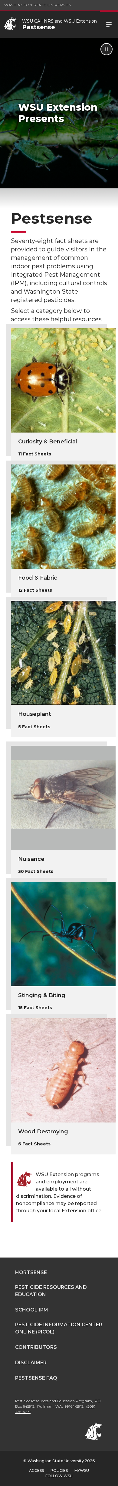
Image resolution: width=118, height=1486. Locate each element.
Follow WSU (59, 1476)
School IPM (31, 1310)
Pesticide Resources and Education (51, 1290)
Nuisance (31, 859)
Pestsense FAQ (36, 1378)
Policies (59, 1470)
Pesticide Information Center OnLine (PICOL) (58, 1328)
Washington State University (38, 5)
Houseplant (34, 714)
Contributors (36, 1347)
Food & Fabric (37, 578)
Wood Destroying (43, 1131)
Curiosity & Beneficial (47, 441)
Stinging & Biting (41, 995)
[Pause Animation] (106, 49)
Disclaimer (31, 1362)
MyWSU (81, 1470)
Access (36, 1470)
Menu (109, 24)
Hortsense (31, 1272)
